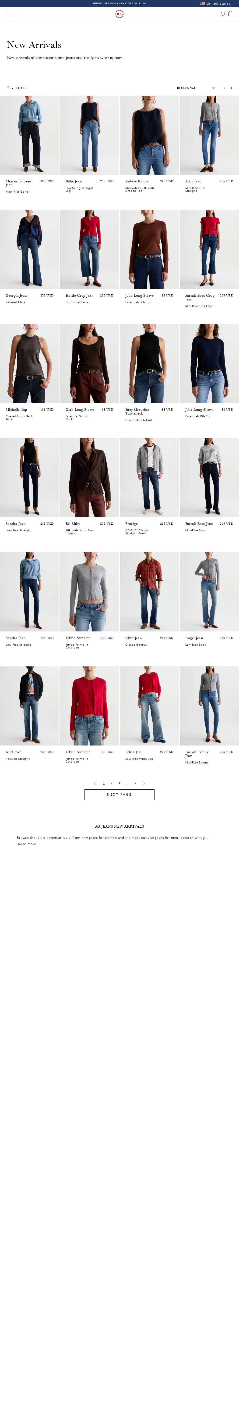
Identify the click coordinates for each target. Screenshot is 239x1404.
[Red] (68, 627)
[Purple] (68, 398)
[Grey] (140, 284)
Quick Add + (44, 169)
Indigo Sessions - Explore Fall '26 (119, 3)
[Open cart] (230, 14)
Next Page (119, 795)
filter (21, 88)
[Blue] (8, 170)
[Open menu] (11, 14)
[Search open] (222, 14)
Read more (27, 844)
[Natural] (128, 284)
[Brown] (146, 284)
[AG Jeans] (119, 14)
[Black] (134, 284)
